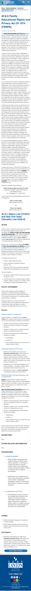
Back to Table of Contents (15, 550)
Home (3, 8)
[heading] (8, 2)
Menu (28, 2)
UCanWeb (24, 170)
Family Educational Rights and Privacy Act (14, 33)
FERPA (12, 232)
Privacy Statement (22, 586)
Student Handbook (11, 8)
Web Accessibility (15, 586)
